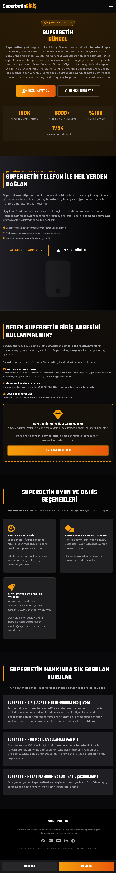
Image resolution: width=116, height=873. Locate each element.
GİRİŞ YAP (29, 866)
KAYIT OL (86, 866)
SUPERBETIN (58, 821)
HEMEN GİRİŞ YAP (81, 90)
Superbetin (20, 6)
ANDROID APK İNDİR (28, 250)
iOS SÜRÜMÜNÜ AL (74, 250)
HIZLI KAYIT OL (38, 90)
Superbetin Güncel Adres (85, 848)
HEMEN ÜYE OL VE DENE (58, 450)
